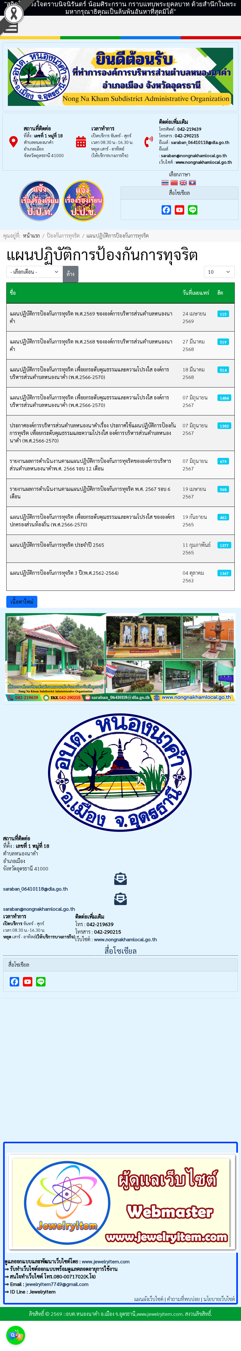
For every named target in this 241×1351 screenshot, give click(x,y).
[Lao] (193, 181)
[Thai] (165, 181)
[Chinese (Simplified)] (174, 181)
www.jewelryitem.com (106, 1261)
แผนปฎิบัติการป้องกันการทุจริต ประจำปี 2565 (57, 544)
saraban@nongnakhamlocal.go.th (194, 155)
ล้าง (70, 274)
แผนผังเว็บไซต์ (148, 1299)
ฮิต (220, 292)
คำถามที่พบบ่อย (183, 1299)
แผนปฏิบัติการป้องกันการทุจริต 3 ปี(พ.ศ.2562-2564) (64, 572)
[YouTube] (179, 210)
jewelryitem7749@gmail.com (56, 1284)
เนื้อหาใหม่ (21, 601)
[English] (184, 181)
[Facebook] (166, 210)
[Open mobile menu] (11, 26)
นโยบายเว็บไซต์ (219, 1299)
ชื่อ (13, 292)
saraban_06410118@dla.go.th (200, 142)
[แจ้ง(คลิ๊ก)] (40, 222)
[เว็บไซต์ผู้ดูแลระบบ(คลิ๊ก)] (123, 1253)
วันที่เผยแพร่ (196, 292)
